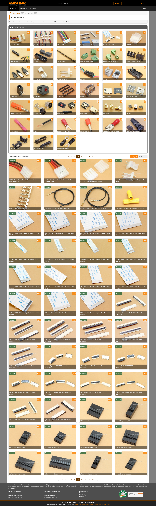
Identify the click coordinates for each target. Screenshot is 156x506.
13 (89, 157)
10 (78, 157)
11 (82, 157)
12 (85, 157)
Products (14, 8)
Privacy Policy (97, 504)
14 (93, 157)
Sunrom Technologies (15, 496)
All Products (18, 13)
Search (118, 3)
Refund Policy (78, 504)
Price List (82, 493)
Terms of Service (106, 504)
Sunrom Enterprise (49, 496)
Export (135, 157)
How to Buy (82, 495)
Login (146, 8)
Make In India (102, 485)
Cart (143, 3)
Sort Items (142, 157)
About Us (24, 8)
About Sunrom (83, 491)
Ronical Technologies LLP (52, 491)
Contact (33, 8)
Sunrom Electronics (14, 491)
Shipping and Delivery (87, 504)
